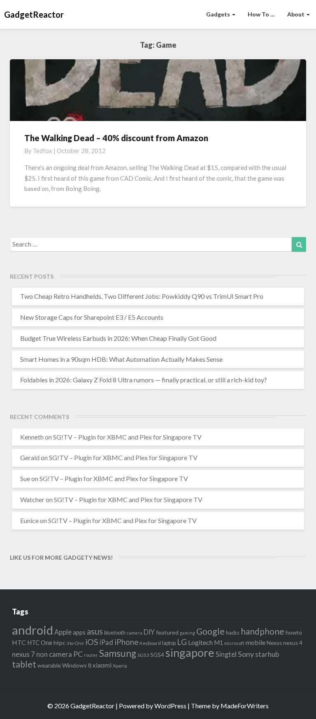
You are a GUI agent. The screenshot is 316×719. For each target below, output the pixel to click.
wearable (49, 665)
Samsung (117, 653)
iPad (106, 642)
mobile (255, 642)
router (91, 655)
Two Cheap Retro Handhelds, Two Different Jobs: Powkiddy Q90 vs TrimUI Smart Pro (141, 296)
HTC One (39, 642)
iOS (91, 642)
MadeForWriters (245, 706)
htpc (59, 642)
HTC (19, 642)
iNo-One (75, 643)
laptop (169, 643)
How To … (261, 14)
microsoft (234, 643)
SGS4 (157, 655)
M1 (218, 642)
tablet (24, 664)
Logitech (200, 642)
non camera (54, 654)
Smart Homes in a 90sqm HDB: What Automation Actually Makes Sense (121, 359)
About (296, 14)
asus (95, 631)
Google (210, 631)
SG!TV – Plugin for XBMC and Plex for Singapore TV (127, 437)
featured (167, 632)
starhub (267, 654)
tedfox (42, 150)
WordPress (170, 706)
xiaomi (102, 665)
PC (78, 654)
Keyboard (150, 643)
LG (182, 642)
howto (294, 632)
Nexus (274, 643)
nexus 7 (23, 654)
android (32, 630)
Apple (63, 632)
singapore (189, 652)
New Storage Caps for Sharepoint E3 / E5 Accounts (91, 317)
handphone (262, 631)
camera (134, 632)
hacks (232, 632)
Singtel (226, 654)
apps (79, 632)
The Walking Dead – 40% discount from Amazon (116, 138)
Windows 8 (76, 665)
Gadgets (218, 14)
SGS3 (143, 655)
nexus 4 (292, 643)
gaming (187, 632)
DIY (149, 632)
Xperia (120, 666)
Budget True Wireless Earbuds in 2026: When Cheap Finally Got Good (118, 338)
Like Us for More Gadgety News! (61, 557)
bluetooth (114, 633)
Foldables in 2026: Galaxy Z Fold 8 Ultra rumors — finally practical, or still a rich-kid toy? (143, 380)
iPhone (126, 642)
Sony (246, 654)
